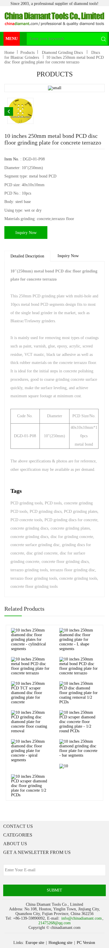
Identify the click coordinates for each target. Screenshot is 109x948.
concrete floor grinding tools (34, 586)
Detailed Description (27, 256)
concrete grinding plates (70, 528)
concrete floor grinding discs (65, 561)
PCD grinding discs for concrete (70, 520)
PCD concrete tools (26, 520)
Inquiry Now (26, 232)
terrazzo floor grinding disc (72, 570)
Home (9, 52)
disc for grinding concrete (72, 537)
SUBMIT (54, 890)
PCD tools (53, 503)
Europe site (35, 942)
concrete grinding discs (29, 528)
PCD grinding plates (80, 511)
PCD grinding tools (26, 503)
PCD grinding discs (46, 511)
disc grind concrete (42, 553)
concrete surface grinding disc (35, 545)
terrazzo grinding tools (29, 570)
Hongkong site (60, 942)
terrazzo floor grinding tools (33, 578)
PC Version (86, 942)
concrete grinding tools (78, 578)
